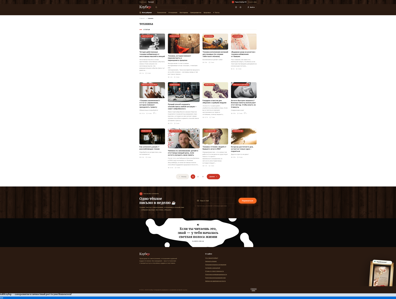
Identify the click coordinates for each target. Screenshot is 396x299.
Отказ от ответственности (214, 271)
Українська (142, 2)
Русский (151, 2)
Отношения (172, 12)
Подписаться (247, 201)
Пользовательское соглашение (215, 264)
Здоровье (207, 12)
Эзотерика (184, 12)
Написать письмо (211, 261)
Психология (161, 12)
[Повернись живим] (254, 289)
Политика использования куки (215, 278)
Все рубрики (147, 12)
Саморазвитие (195, 12)
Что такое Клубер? (211, 258)
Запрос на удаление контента (215, 281)
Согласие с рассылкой (212, 268)
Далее (212, 176)
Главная (142, 18)
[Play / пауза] (233, 2)
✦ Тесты (216, 12)
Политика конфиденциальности (216, 274)
